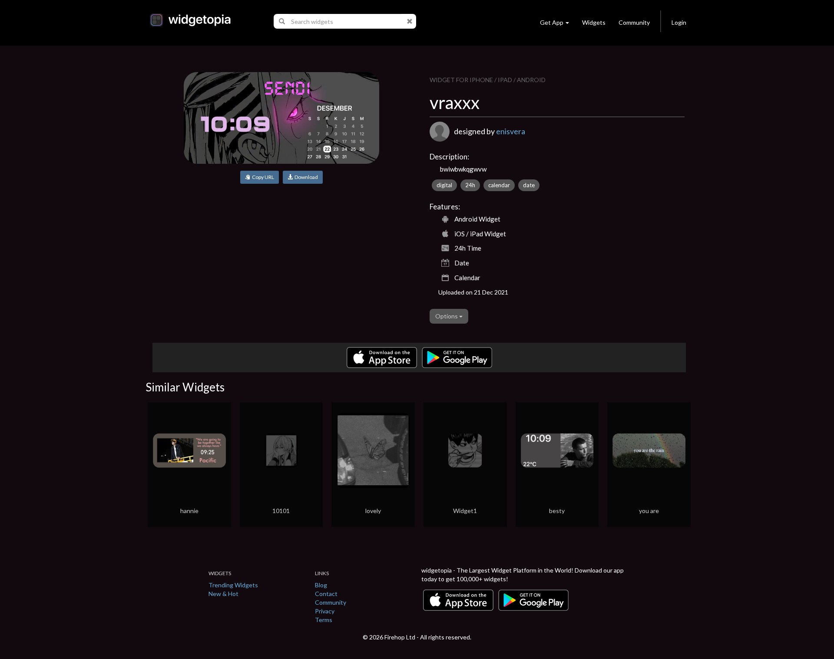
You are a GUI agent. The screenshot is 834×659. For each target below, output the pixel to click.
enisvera (510, 131)
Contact (326, 593)
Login (679, 22)
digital (444, 185)
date (529, 185)
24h (470, 185)
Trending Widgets (233, 585)
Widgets (594, 22)
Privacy (324, 611)
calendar (499, 185)
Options (447, 316)
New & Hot (223, 593)
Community (634, 22)
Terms (323, 619)
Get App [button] (551, 22)
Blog (321, 585)
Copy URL (262, 177)
